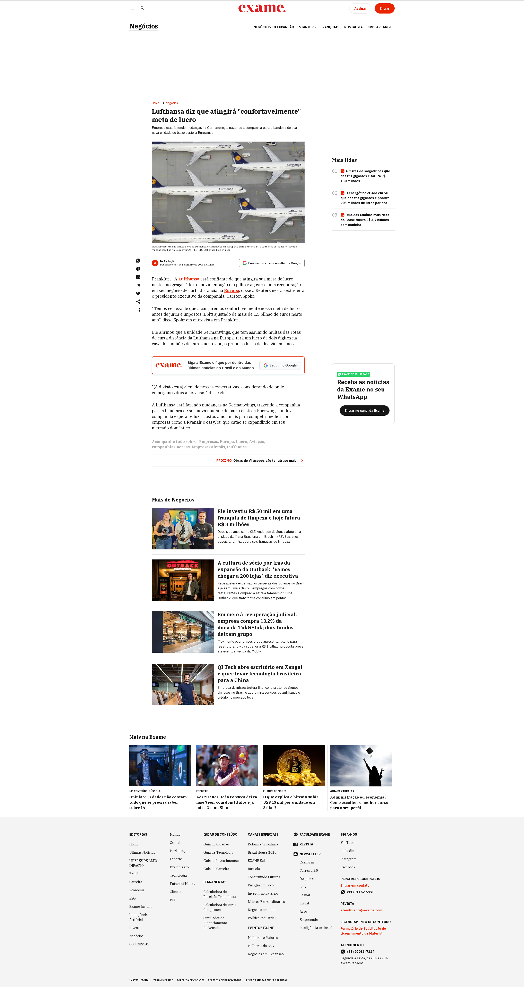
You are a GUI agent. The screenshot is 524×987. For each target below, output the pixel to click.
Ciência (175, 892)
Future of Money (182, 883)
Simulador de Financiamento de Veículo (215, 923)
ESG (132, 898)
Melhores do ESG (261, 946)
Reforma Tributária (263, 844)
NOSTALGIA (353, 27)
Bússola (154, 791)
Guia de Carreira (216, 869)
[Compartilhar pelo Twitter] (138, 293)
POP (173, 900)
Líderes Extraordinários (266, 902)
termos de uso (163, 980)
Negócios (143, 26)
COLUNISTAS (139, 944)
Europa (227, 441)
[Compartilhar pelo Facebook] (138, 268)
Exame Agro (179, 867)
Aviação (256, 441)
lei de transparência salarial (266, 980)
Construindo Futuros (264, 877)
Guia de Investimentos (221, 861)
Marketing (178, 851)
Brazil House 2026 (262, 852)
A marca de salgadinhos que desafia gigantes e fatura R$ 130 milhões (365, 176)
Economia (137, 890)
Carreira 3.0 (309, 870)
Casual (175, 843)
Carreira (135, 882)
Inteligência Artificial (138, 917)
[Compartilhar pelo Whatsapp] (138, 260)
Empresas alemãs (208, 447)
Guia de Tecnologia (218, 852)
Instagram (349, 859)
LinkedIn (347, 851)
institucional (139, 980)
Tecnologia (178, 875)
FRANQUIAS (330, 27)
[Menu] (132, 8)
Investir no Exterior (263, 893)
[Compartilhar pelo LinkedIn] (138, 277)
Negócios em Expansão (266, 954)
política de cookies (190, 980)
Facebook (348, 867)
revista (306, 844)
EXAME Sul (256, 861)
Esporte (176, 859)
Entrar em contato (355, 885)
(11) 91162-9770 (360, 892)
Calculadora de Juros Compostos (219, 907)
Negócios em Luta (262, 910)
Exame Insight (140, 906)
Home (155, 103)
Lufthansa (237, 447)
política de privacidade (224, 980)
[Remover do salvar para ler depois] (138, 309)
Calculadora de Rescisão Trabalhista (219, 894)
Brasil (133, 874)
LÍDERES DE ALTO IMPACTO (143, 863)
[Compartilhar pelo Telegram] (138, 285)
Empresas (208, 441)
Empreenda (309, 920)
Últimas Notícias (142, 852)
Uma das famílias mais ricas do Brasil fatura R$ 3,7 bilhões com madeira (365, 220)
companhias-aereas (171, 447)
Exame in (307, 862)
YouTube (348, 843)
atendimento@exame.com (361, 910)
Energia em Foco (261, 885)
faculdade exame (315, 834)
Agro (303, 911)
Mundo (175, 834)
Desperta (307, 879)
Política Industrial (262, 918)
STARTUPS (307, 27)
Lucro (241, 441)
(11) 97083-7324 (360, 952)
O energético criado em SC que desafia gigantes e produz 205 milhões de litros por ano (365, 198)
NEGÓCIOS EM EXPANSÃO (274, 27)
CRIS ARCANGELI (381, 27)
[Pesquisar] (142, 8)
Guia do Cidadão (216, 844)
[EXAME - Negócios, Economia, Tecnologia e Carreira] (262, 8)
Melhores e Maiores (263, 938)
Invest (134, 928)
